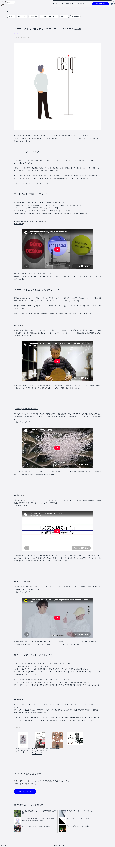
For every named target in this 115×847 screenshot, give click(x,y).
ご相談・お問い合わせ (24, 791)
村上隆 (27, 710)
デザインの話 (22, 16)
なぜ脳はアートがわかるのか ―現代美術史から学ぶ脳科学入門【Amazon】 (23, 750)
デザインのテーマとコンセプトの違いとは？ (81, 811)
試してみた (64, 16)
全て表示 (11, 16)
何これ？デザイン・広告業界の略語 (78, 818)
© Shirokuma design (58, 845)
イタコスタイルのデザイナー (70, 135)
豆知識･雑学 (33, 16)
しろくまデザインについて (68, 3)
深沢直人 (18, 325)
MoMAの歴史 (18, 224)
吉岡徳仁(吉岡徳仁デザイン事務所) (26, 409)
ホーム (55, 3)
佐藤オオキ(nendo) (21, 581)
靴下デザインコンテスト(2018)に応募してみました (38, 826)
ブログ (88, 3)
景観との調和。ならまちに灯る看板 (78, 826)
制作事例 (81, 3)
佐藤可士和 (19, 495)
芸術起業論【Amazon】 (56, 748)
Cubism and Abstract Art (61, 720)
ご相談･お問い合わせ (100, 3)
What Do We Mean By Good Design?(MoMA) (29, 221)
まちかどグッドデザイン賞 (49, 16)
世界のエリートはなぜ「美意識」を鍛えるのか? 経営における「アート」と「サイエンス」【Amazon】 (40, 751)
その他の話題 (75, 16)
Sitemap (3, 845)
